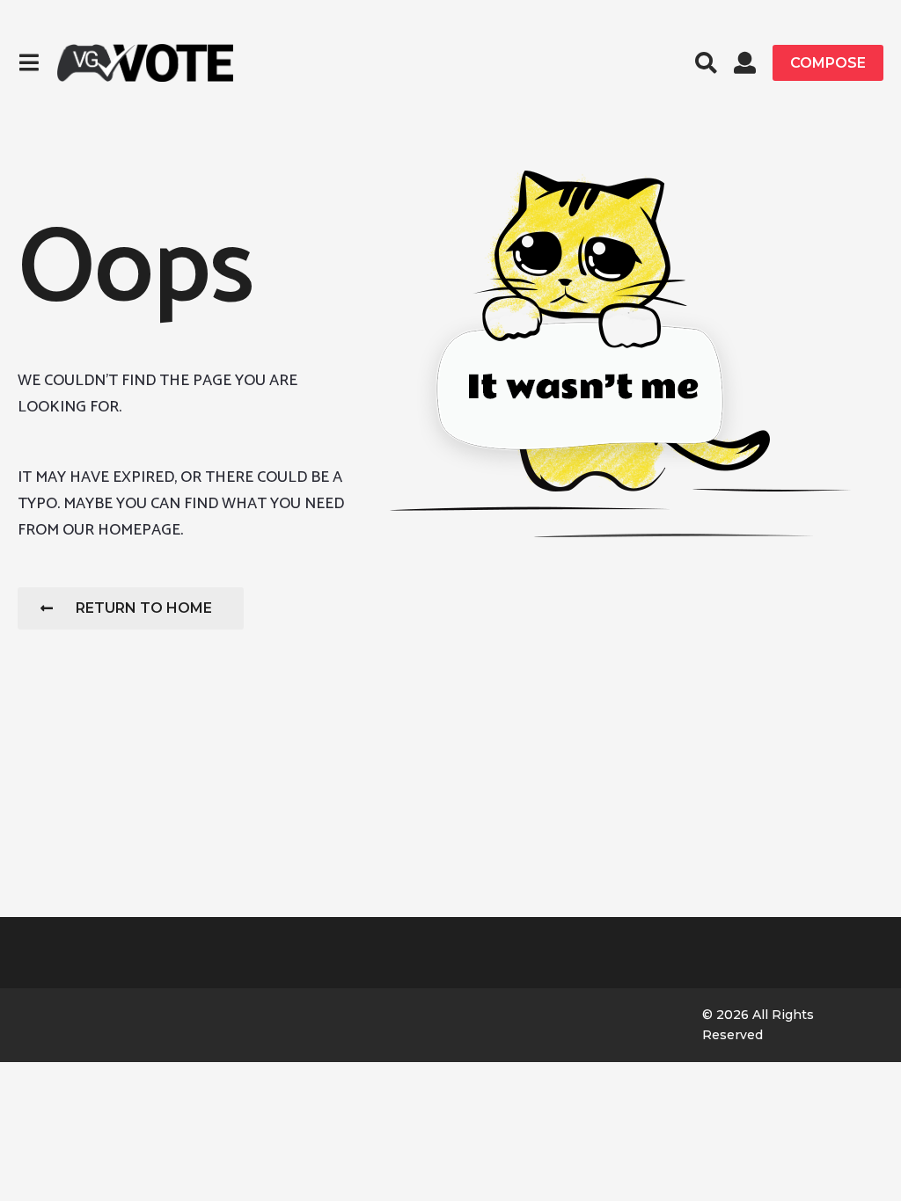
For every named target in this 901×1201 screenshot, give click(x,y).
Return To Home (144, 608)
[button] (29, 62)
